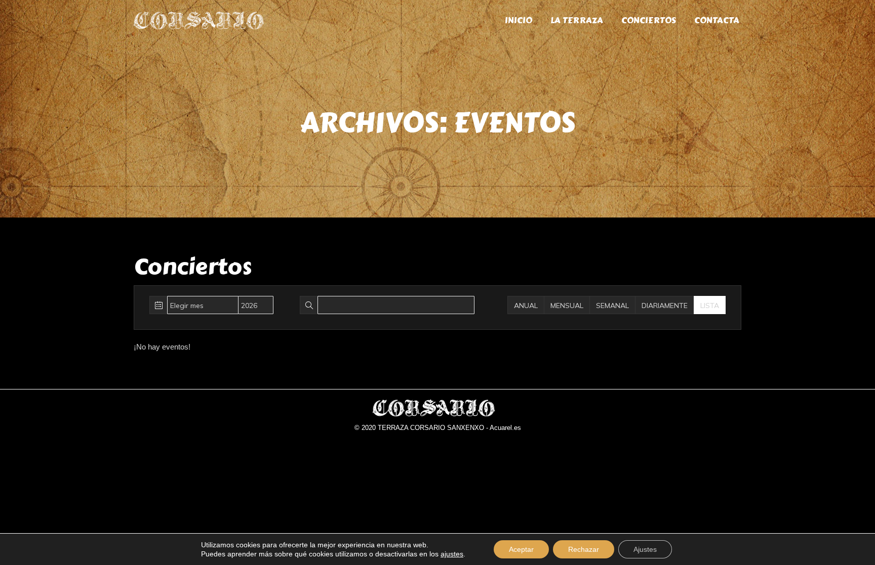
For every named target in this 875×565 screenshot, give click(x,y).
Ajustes (645, 549)
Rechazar (583, 549)
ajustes (452, 554)
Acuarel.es (505, 427)
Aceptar (521, 549)
